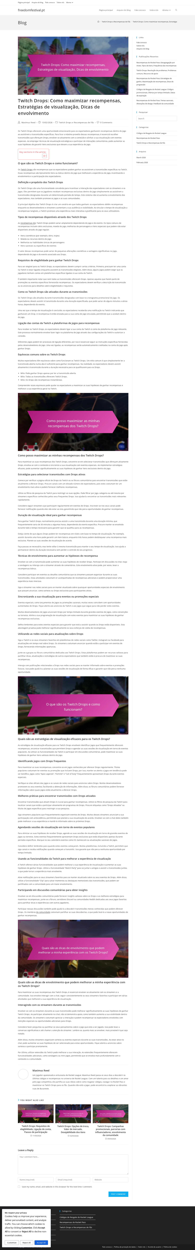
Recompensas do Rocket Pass (148, 138)
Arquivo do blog (37, 2)
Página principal (24, 2)
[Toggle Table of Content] (43, 156)
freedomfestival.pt (31, 10)
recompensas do (28, 223)
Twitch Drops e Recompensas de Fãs (76, 122)
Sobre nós (60, 2)
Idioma (68, 2)
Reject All (27, 1242)
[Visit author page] (23, 1074)
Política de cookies (170, 1247)
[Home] (98, 21)
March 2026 (141, 157)
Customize (11, 1242)
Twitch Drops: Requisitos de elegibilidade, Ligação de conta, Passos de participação (35, 1129)
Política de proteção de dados (125, 1247)
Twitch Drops (26, 169)
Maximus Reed (28, 122)
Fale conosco (50, 2)
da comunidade (43, 912)
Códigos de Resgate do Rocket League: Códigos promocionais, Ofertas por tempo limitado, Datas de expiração (155, 92)
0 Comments (106, 122)
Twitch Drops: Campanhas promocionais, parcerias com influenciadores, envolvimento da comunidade (110, 1131)
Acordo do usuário (154, 1247)
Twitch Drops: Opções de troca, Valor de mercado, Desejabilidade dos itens (73, 1129)
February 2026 (142, 162)
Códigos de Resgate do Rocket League (151, 133)
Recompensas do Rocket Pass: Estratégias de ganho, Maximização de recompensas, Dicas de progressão (154, 81)
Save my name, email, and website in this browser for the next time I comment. (57, 1186)
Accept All (41, 1242)
